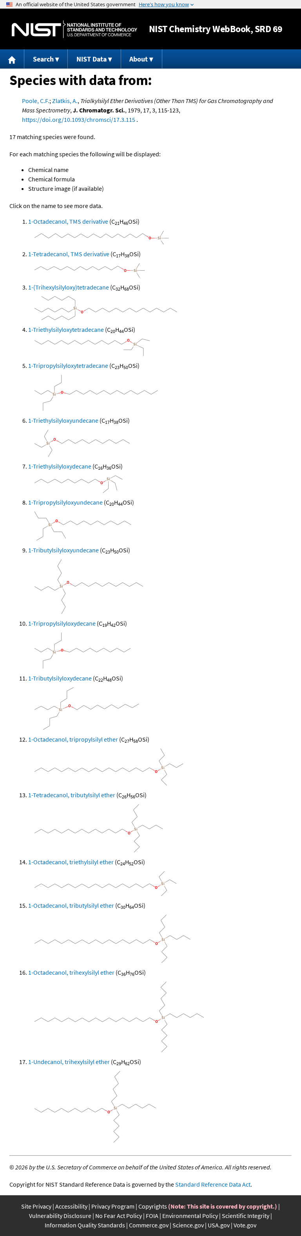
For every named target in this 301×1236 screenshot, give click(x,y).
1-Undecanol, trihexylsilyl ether (69, 1062)
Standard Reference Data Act (212, 1184)
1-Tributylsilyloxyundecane (63, 550)
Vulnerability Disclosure (60, 1216)
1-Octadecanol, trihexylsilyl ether (71, 972)
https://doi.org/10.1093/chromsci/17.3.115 (78, 119)
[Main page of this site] (12, 59)
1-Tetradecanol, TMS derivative (68, 254)
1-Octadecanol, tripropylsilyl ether (73, 739)
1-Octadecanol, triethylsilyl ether (71, 862)
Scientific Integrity (245, 1216)
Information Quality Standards (85, 1225)
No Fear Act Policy (118, 1216)
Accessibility (71, 1206)
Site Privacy (36, 1206)
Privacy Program (112, 1206)
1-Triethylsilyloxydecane (59, 466)
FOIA (152, 1216)
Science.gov (188, 1225)
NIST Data (91, 58)
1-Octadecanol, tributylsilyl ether (71, 905)
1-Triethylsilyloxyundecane (63, 420)
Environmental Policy (190, 1216)
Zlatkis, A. (65, 101)
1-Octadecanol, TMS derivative (68, 221)
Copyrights (152, 1206)
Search (43, 58)
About (138, 58)
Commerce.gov (149, 1225)
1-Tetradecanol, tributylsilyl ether (71, 795)
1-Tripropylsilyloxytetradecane (68, 365)
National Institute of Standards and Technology (74, 29)
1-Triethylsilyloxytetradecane (66, 329)
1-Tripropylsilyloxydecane (62, 623)
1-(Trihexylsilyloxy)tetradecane (68, 287)
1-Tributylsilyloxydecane (60, 678)
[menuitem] (12, 59)
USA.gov (219, 1225)
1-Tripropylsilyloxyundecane (65, 502)
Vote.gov (245, 1225)
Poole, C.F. (35, 101)
